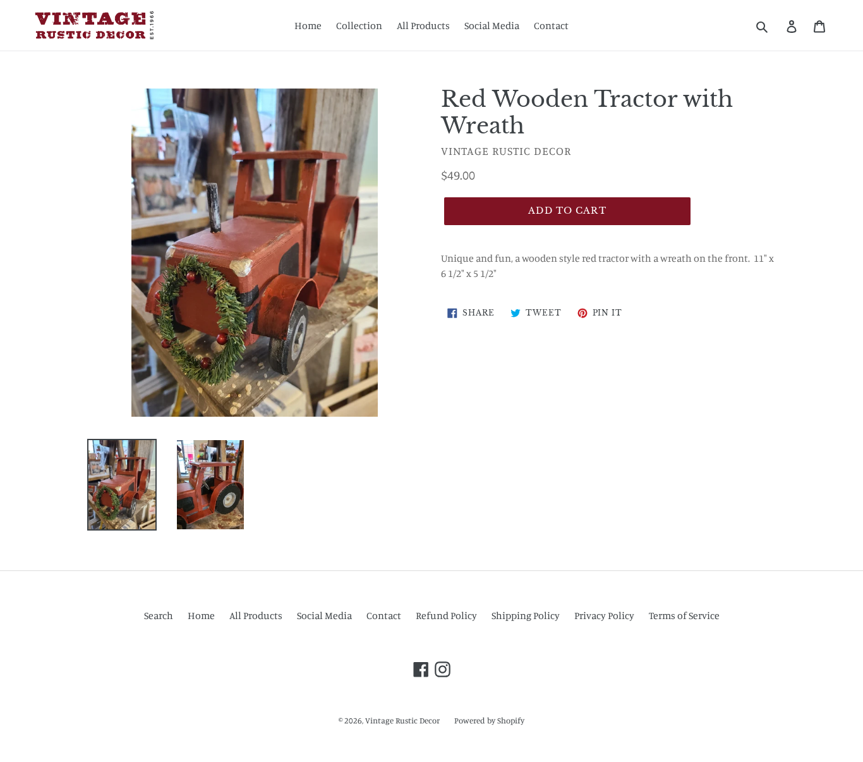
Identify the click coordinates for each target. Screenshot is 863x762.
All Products (423, 25)
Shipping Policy (526, 615)
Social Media (491, 25)
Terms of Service (684, 615)
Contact (551, 25)
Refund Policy (446, 615)
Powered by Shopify (489, 720)
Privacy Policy (604, 615)
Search (158, 615)
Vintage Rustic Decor (402, 720)
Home (308, 25)
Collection (359, 25)
